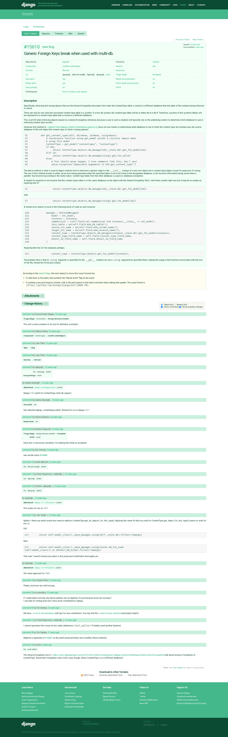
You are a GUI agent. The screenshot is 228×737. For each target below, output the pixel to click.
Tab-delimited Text (137, 675)
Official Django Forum (111, 700)
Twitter (143, 696)
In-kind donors (91, 723)
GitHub (142, 693)
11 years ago (53, 632)
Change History (36, 303)
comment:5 (27, 367)
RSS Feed (89, 675)
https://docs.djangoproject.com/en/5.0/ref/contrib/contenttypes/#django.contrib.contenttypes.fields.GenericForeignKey (108, 655)
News (154, 5)
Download (127, 5)
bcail (108, 75)
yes (64, 79)
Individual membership (74, 707)
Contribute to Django (73, 696)
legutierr (66, 62)
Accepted (157, 75)
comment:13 (27, 515)
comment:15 (27, 592)
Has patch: (30, 79)
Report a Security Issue (74, 703)
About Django (27, 693)
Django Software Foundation (34, 703)
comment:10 (27, 462)
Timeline (59, 33)
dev (154, 66)
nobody (156, 62)
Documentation (142, 5)
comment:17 (27, 620)
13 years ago (71, 474)
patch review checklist (110, 613)
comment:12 (27, 486)
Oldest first (168, 305)
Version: (119, 66)
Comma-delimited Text (110, 675)
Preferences (39, 27)
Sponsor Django (183, 693)
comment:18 (27, 632)
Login (26, 27)
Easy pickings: (31, 87)
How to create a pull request (75, 92)
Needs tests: (31, 83)
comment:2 (27, 331)
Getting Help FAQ (110, 693)
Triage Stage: (121, 75)
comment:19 (27, 645)
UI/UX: (118, 87)
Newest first (182, 305)
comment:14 (27, 580)
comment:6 (27, 400)
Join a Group (70, 693)
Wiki (70, 33)
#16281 (49, 638)
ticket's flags (44, 273)
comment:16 (27, 608)
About (191, 5)
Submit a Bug (70, 700)
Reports (46, 33)
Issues (183, 5)
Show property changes (192, 307)
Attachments (33, 295)
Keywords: (120, 70)
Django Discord (109, 696)
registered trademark (87, 732)
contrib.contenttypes (71, 66)
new (45, 47)
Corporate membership (186, 696)
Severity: (29, 70)
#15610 (32, 46)
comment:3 (27, 343)
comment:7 (27, 417)
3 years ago (199, 47)
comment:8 (27, 429)
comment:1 (27, 314)
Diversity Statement (30, 710)
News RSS (144, 703)
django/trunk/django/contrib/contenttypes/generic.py (73, 127)
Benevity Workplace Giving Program (191, 703)
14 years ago (52, 450)
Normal (66, 70)
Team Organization (30, 700)
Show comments (171, 307)
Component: (31, 66)
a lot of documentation (44, 613)
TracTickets (178, 668)
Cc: (27, 75)
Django (28, 5)
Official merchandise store (188, 700)
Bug (51, 47)
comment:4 (27, 355)
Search (81, 33)
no (154, 79)
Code (175, 5)
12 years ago (40, 563)
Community (165, 5)
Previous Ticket (182, 40)
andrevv (167, 725)
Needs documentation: (125, 79)
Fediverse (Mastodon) (149, 700)
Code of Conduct (29, 707)
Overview (115, 5)
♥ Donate (201, 5)
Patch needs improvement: (127, 83)
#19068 (43, 455)
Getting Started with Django (33, 696)
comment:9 (27, 450)
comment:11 (27, 474)
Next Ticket (198, 40)
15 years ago (195, 44)
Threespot (150, 725)
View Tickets (30, 33)
